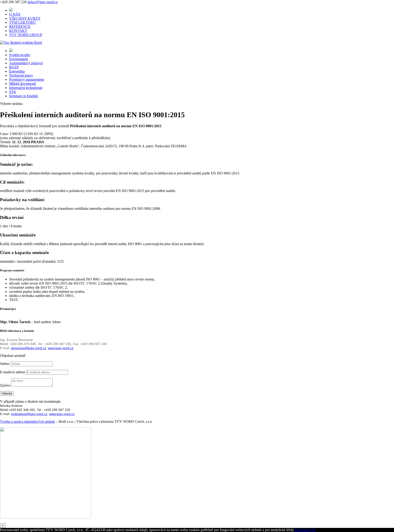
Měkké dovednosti (22, 84)
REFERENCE (20, 27)
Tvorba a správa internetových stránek (27, 421)
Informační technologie (25, 88)
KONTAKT (18, 31)
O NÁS (14, 14)
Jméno (4, 364)
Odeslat (7, 393)
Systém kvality (19, 55)
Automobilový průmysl (26, 63)
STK (12, 92)
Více (312, 530)
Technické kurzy (21, 75)
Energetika (17, 71)
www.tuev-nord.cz (60, 348)
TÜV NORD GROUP (25, 35)
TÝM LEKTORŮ (22, 22)
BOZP (14, 67)
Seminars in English (23, 96)
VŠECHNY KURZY (25, 18)
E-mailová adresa (12, 372)
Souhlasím (301, 530)
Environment (18, 59)
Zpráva (5, 385)
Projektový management (26, 79)
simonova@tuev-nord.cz (28, 348)
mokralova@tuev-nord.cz (29, 414)
